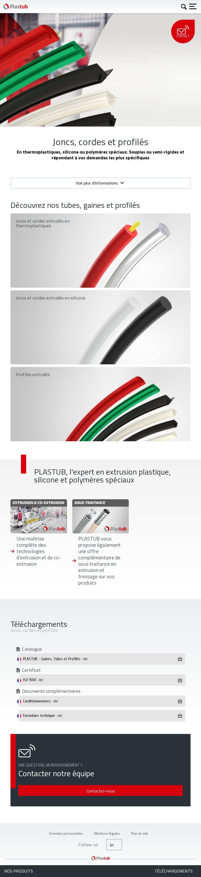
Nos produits (18, 871)
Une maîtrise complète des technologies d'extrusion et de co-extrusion (38, 551)
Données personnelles (66, 833)
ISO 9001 (33, 680)
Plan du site (139, 833)
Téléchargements (173, 871)
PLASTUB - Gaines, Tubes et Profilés (55, 659)
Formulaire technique (42, 715)
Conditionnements (40, 701)
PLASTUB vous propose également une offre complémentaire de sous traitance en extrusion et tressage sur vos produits (99, 560)
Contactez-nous (100, 791)
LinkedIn (114, 844)
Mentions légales (107, 833)
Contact (183, 36)
